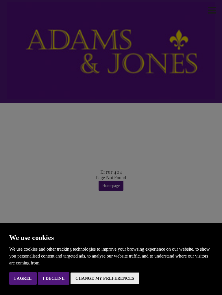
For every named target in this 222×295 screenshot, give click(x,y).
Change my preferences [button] (104, 278)
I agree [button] (23, 278)
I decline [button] (54, 278)
